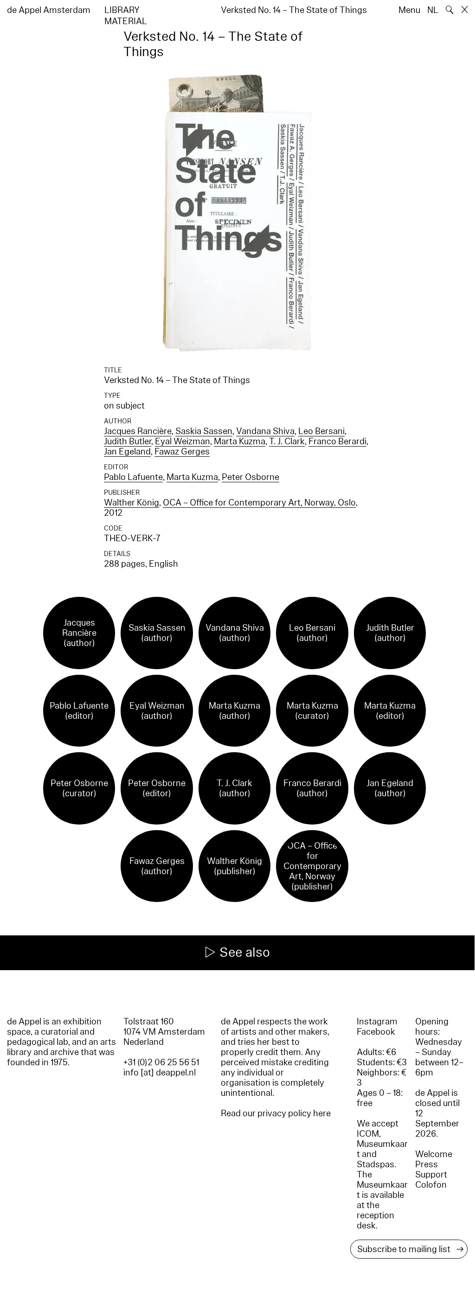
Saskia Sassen (203, 431)
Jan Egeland (127, 452)
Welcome (433, 1154)
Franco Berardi (337, 441)
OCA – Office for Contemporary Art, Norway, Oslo (259, 503)
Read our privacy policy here (276, 1113)
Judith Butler (127, 441)
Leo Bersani (321, 431)
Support (431, 1175)
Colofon (431, 1185)
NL (432, 10)
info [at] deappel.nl (159, 1073)
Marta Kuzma (239, 441)
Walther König (131, 503)
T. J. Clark (287, 441)
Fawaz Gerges (182, 452)
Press (426, 1164)
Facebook (376, 1032)
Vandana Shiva (265, 431)
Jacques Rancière (138, 431)
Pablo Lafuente (133, 477)
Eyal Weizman (182, 441)
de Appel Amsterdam (48, 10)
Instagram (377, 1022)
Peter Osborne (250, 477)
